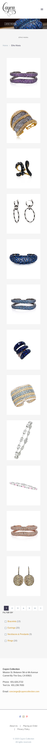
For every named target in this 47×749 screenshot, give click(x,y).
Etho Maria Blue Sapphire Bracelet (23, 291)
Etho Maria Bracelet (23, 380)
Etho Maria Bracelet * (23, 425)
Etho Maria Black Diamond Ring (23, 155)
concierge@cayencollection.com (24, 691)
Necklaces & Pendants (18, 634)
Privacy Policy (23, 729)
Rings (10, 641)
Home (5, 45)
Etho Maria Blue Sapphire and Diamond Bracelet (23, 247)
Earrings (11, 628)
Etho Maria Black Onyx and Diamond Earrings (23, 202)
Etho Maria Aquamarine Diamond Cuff (23, 111)
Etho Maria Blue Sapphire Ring (23, 336)
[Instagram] (23, 717)
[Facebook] (20, 717)
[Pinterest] (27, 717)
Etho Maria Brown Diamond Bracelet (23, 517)
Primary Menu (42, 9)
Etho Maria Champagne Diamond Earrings (23, 564)
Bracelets (12, 621)
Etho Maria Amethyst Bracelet (23, 64)
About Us (14, 726)
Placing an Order (30, 726)
